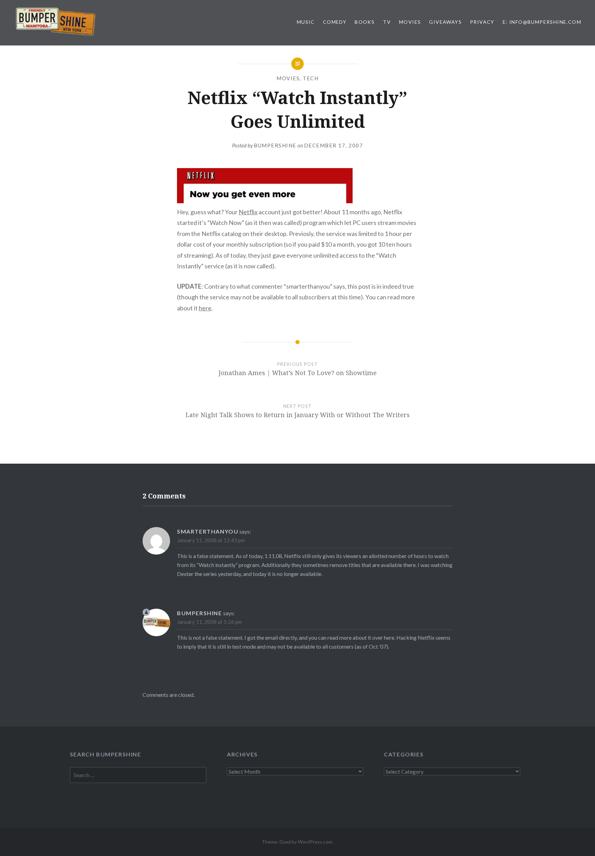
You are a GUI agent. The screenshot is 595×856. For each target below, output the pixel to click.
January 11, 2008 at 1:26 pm (209, 622)
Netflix (248, 212)
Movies (410, 22)
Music (306, 22)
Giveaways (445, 22)
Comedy (334, 22)
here (205, 308)
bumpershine (275, 145)
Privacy (482, 22)
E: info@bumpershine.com (542, 22)
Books (365, 22)
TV (387, 22)
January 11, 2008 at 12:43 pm (211, 540)
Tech (311, 78)
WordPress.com (315, 842)
